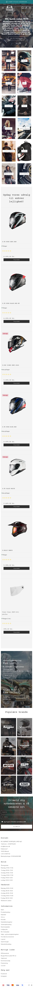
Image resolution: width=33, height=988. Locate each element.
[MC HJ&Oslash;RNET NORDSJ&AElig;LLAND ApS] (9, 8)
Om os (3, 917)
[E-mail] (16, 817)
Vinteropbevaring (6, 924)
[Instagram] (31, 985)
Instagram (4, 976)
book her (8, 675)
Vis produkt (16, 259)
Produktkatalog (5, 912)
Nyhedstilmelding (6, 944)
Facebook (4, 973)
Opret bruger (5, 941)
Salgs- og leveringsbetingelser (10, 934)
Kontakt (3, 919)
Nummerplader (5, 927)
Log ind (3, 939)
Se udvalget (9, 704)
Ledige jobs (4, 929)
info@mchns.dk (5, 846)
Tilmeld (16, 826)
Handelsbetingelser (6, 922)
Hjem (2, 909)
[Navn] (16, 812)
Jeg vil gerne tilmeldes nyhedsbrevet (14, 821)
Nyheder (3, 914)
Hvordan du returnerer (7, 937)
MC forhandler (5, 932)
